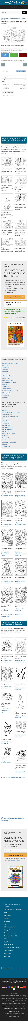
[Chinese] (24, 987)
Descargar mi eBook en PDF (14, 297)
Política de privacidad (15, 860)
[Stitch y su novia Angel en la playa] (21, 654)
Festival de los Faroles (8, 433)
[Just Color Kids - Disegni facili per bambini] (18, 987)
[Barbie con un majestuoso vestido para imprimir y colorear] (21, 709)
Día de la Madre (6, 425)
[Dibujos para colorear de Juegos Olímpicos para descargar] (7, 210)
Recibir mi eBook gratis (15, 855)
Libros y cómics (6, 393)
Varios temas (6, 367)
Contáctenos (15, 981)
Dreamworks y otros (7, 380)
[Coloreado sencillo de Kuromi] (21, 681)
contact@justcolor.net (14, 1011)
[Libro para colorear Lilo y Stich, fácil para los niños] (21, 763)
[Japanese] (14, 988)
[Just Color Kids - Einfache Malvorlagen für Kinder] (21, 987)
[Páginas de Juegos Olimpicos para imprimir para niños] (2, 818)
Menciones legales (23, 981)
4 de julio (4, 410)
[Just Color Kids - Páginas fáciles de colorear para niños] (12, 987)
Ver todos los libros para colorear (13, 303)
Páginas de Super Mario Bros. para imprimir (6, 710)
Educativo (5, 371)
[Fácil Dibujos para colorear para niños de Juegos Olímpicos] (21, 228)
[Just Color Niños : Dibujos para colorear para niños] (14, 2)
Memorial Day (6, 438)
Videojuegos (5, 395)
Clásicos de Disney (7, 376)
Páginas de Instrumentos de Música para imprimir (21, 553)
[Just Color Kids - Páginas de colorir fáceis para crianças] (15, 987)
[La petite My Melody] (7, 737)
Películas (5, 384)
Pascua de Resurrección (9, 442)
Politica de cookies (9, 982)
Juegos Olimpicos (21, 71)
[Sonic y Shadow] (7, 681)
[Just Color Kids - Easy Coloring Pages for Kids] (4, 987)
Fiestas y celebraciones (15, 18)
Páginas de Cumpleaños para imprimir (5, 553)
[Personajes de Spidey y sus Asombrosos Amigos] (21, 728)
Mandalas (5, 365)
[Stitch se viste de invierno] (7, 754)
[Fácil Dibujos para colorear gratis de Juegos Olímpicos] (21, 183)
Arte (3, 374)
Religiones (5, 397)
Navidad (4, 440)
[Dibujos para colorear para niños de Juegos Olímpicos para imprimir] (21, 165)
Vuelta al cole (6, 446)
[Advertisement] (14, 116)
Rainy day (5, 444)
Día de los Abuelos (7, 427)
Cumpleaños (5, 423)
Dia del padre (6, 431)
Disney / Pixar (6, 378)
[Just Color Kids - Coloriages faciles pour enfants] (9, 987)
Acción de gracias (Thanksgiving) (11, 412)
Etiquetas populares (6, 981)
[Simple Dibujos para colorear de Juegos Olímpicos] (21, 246)
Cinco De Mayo (6, 421)
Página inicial (4, 18)
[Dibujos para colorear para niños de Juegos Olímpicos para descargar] (7, 183)
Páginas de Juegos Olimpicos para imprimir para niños (14, 140)
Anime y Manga (6, 388)
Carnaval (4, 418)
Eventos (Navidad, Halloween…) (13, 909)
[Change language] (26, 2)
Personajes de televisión (9, 382)
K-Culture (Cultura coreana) (10, 391)
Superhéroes (6, 386)
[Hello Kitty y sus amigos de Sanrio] (7, 654)
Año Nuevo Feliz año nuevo (10, 416)
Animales (5, 369)
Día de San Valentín (7, 429)
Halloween (5, 435)
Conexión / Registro (23, 2)
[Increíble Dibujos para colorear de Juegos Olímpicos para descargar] (7, 165)
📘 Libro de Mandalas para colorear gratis (12, 968)
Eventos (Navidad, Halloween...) (11, 363)
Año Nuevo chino (7, 414)
